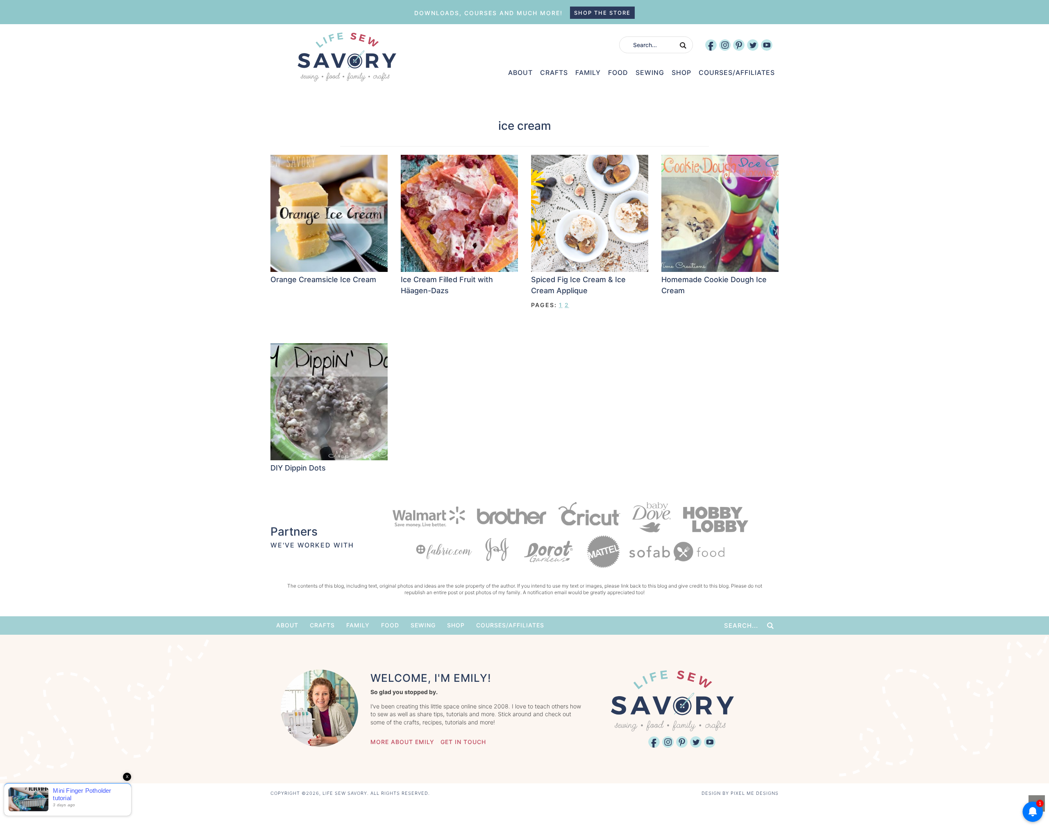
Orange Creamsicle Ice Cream (323, 279)
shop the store (602, 12)
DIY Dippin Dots (298, 468)
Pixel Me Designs (755, 793)
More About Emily (402, 741)
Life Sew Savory (346, 56)
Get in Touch (463, 741)
